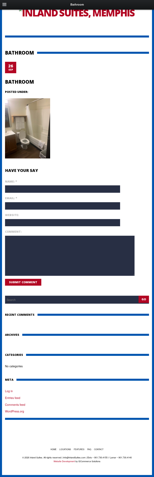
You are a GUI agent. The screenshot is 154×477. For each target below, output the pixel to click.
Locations (65, 449)
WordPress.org (14, 411)
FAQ (89, 449)
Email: (11, 198)
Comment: (13, 231)
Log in (9, 391)
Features (79, 449)
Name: (11, 181)
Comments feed (15, 405)
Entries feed (12, 398)
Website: (12, 215)
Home (54, 449)
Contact (98, 449)
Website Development (64, 461)
